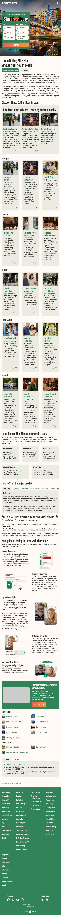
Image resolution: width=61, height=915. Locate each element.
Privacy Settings (6, 811)
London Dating (49, 823)
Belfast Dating (49, 792)
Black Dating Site (20, 823)
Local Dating (10, 783)
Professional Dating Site (22, 838)
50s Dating (25, 488)
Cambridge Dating (50, 807)
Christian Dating (35, 488)
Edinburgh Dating (50, 811)
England (15, 783)
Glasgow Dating (50, 815)
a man (9, 32)
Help (3, 823)
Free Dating (19, 796)
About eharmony (6, 792)
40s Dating (45, 488)
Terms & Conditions (7, 815)
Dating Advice (5, 854)
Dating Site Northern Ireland (35, 797)
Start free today (39, 704)
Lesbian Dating (55, 488)
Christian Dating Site (21, 815)
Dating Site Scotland (36, 805)
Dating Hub (4, 858)
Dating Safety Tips (6, 830)
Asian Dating (19, 819)
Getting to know (6, 870)
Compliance (5, 819)
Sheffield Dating (50, 834)
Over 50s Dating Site (21, 803)
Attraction (4, 873)
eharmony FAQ (5, 800)
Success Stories (6, 803)
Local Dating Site (35, 792)
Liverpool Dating (50, 819)
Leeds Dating (6, 488)
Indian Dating (19, 826)
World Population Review (15, 764)
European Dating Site (21, 849)
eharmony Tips (5, 796)
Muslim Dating (20, 800)
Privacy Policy (5, 807)
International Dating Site (22, 834)
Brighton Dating (50, 800)
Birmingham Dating (51, 796)
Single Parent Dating (21, 830)
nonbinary (10, 37)
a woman (9, 28)
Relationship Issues (7, 881)
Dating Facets (19, 792)
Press (3, 826)
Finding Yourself (6, 862)
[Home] (9, 3)
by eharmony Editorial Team (10, 70)
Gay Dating (16, 488)
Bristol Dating (49, 803)
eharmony (4, 783)
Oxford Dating (49, 830)
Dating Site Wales (35, 809)
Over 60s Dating (20, 845)
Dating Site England (36, 801)
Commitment (5, 877)
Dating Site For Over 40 (22, 842)
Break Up (4, 885)
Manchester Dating (51, 826)
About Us (4, 838)
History (17, 759)
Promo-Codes (5, 834)
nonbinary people (23, 37)
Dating (3, 866)
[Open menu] (57, 3)
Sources (7, 759)
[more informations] (10, 454)
